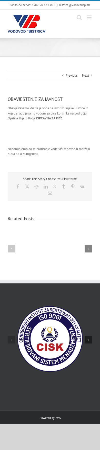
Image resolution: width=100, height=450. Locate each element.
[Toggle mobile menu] (89, 17)
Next (85, 75)
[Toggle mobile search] (79, 17)
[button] (11, 248)
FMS (58, 418)
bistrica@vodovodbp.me (75, 5)
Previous (71, 75)
